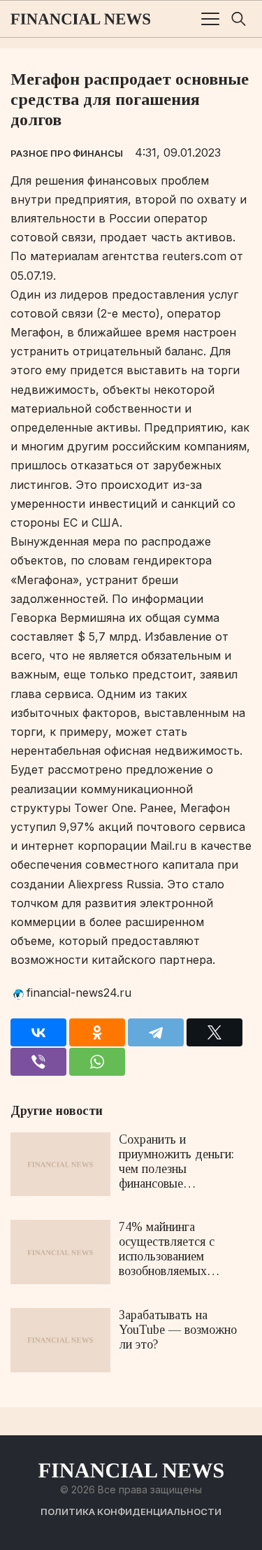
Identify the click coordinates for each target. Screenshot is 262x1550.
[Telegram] (156, 1032)
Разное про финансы (66, 153)
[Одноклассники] (97, 1032)
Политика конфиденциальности (131, 1511)
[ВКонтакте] (38, 1032)
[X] (214, 1032)
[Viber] (38, 1062)
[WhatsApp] (97, 1062)
